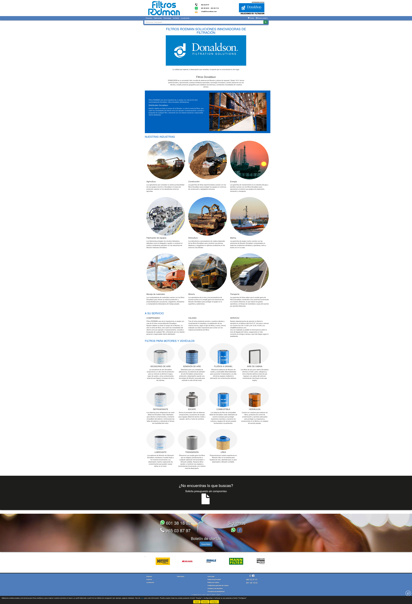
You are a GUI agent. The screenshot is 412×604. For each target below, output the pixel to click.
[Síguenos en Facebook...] (239, 530)
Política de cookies (213, 582)
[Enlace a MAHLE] (173, 561)
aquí (142, 598)
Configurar (214, 602)
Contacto (176, 18)
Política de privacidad (214, 579)
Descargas (167, 18)
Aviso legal (211, 576)
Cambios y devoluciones (215, 588)
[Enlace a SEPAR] (246, 561)
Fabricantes (158, 18)
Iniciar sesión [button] (262, 18)
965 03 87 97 (178, 530)
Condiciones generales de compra (218, 585)
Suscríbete (206, 544)
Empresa (149, 18)
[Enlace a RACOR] (222, 561)
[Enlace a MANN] (197, 561)
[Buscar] (265, 22)
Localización (185, 18)
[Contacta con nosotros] (408, 593)
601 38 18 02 (178, 523)
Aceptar (197, 602)
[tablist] (206, 561)
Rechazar (205, 602)
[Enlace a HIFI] (148, 561)
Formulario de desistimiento (216, 591)
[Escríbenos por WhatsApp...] (234, 530)
